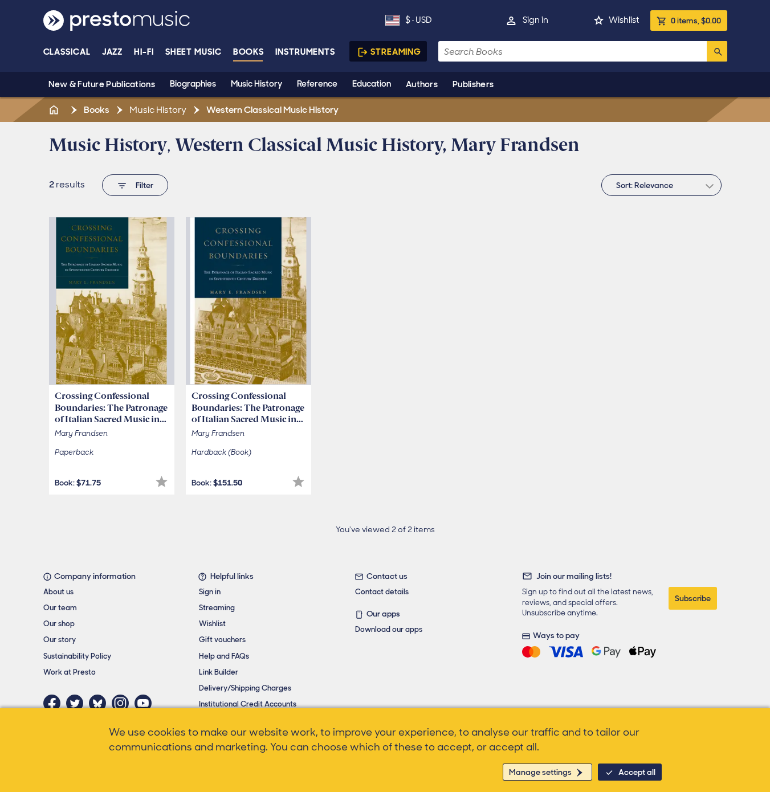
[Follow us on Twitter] (77, 703)
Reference (317, 83)
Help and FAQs (224, 656)
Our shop (59, 623)
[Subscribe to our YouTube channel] (146, 703)
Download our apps (388, 629)
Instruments (305, 52)
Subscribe (693, 598)
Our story (59, 639)
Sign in (535, 20)
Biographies (193, 83)
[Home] (55, 110)
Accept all (636, 772)
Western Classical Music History (272, 110)
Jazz (112, 52)
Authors (422, 84)
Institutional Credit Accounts (247, 704)
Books (248, 52)
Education (371, 83)
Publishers (473, 84)
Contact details (382, 592)
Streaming (395, 52)
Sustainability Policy (77, 656)
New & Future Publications (102, 84)
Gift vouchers (222, 639)
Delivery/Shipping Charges (245, 688)
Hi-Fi (144, 52)
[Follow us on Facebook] (54, 703)
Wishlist (624, 20)
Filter (144, 185)
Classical (67, 52)
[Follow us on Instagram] (123, 703)
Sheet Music (193, 52)
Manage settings (540, 772)
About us (58, 592)
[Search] (717, 51)
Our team (60, 608)
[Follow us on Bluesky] (100, 703)
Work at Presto (69, 672)
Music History (256, 83)
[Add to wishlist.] (161, 482)
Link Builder (218, 672)
